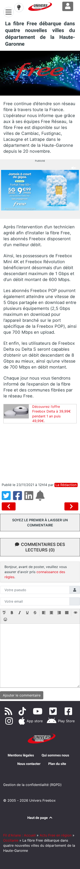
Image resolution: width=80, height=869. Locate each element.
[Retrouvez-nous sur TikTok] (23, 711)
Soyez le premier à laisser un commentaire (40, 522)
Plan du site (57, 764)
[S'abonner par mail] (41, 498)
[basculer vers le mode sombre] (18, 7)
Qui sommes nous (55, 755)
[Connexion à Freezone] (67, 6)
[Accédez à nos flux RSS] (9, 711)
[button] (4, 613)
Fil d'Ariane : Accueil (19, 835)
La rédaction (66, 485)
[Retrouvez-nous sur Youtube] (38, 711)
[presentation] (4, 613)
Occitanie (10, 840)
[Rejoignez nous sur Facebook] (69, 711)
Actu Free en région (55, 835)
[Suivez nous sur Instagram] (10, 721)
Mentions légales (21, 755)
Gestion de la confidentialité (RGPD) (32, 785)
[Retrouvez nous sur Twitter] (53, 711)
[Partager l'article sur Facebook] (18, 498)
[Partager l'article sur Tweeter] (7, 498)
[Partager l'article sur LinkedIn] (30, 498)
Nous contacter (29, 764)
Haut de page (38, 818)
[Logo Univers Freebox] (40, 6)
